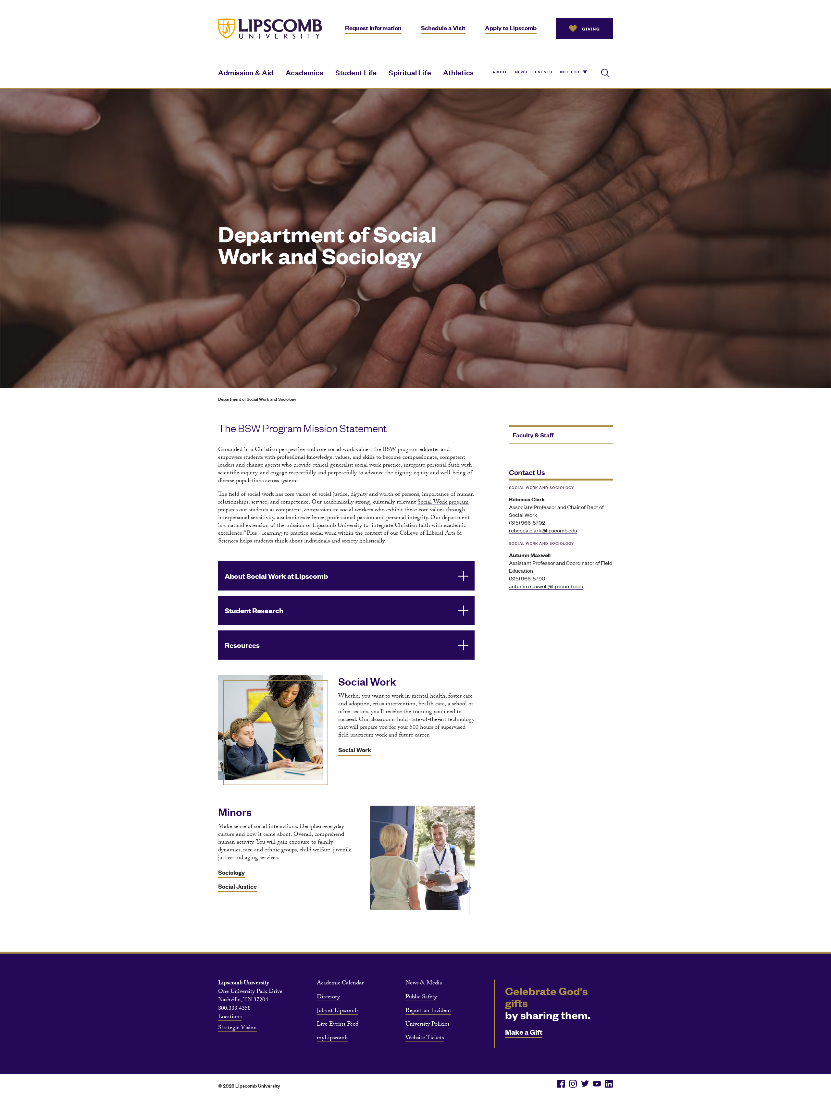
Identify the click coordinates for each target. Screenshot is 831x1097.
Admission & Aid (246, 72)
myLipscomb (332, 1038)
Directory (328, 997)
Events (543, 71)
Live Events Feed (337, 1025)
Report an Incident (428, 1011)
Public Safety (421, 997)
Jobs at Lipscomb (337, 1011)
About (499, 71)
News (521, 71)
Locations (230, 1017)
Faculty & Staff (533, 435)
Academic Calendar (340, 984)
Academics (305, 72)
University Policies (427, 1025)
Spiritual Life (410, 72)
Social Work (354, 750)
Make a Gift (523, 1031)
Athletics (458, 72)
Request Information (373, 28)
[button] (346, 576)
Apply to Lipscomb (511, 28)
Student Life (356, 72)
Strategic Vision (237, 1028)
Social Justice (237, 886)
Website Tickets (424, 1038)
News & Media (423, 984)
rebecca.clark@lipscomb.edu (543, 530)
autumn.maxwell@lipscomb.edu (546, 586)
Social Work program (443, 503)
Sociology (231, 872)
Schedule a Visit (443, 28)
